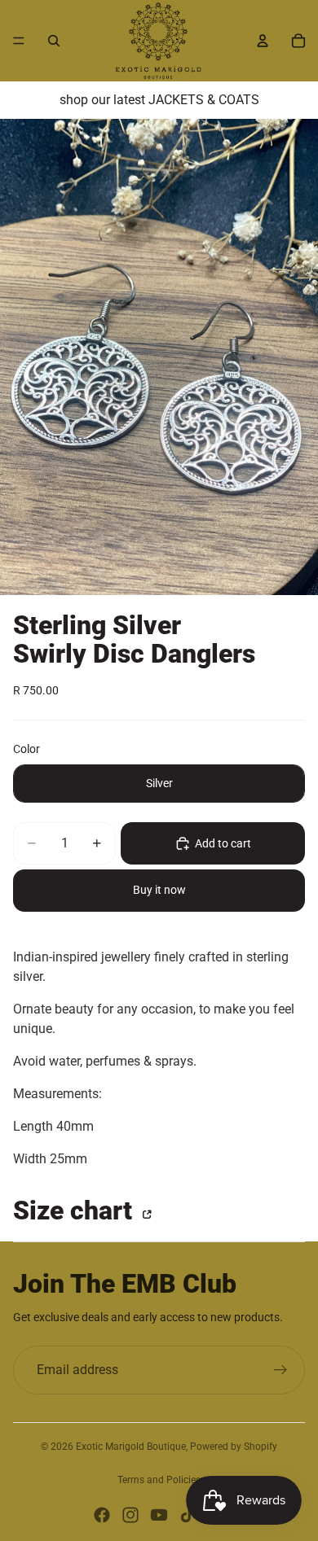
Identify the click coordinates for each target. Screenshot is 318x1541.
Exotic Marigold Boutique (131, 1446)
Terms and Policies (159, 1480)
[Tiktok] (187, 1515)
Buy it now (159, 889)
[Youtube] (159, 1515)
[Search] (54, 41)
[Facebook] (102, 1515)
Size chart (76, 1211)
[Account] (262, 41)
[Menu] (19, 40)
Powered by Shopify (233, 1446)
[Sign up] (280, 1370)
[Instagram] (130, 1515)
